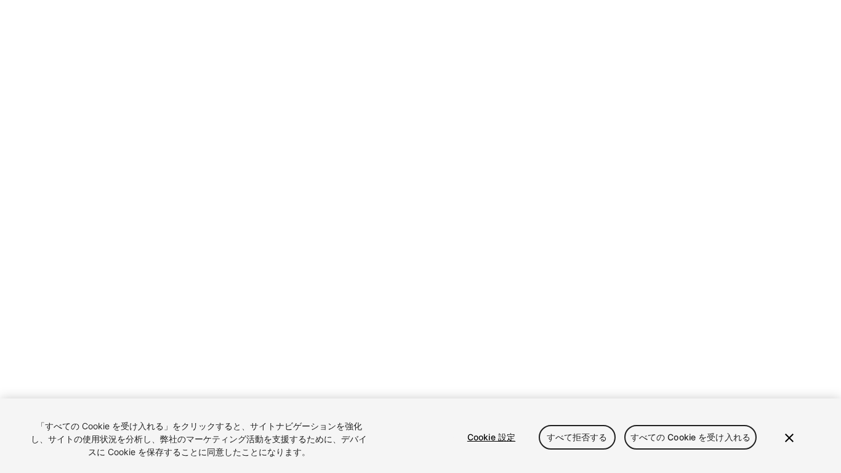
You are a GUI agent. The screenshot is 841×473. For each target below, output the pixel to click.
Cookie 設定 (491, 437)
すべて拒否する (577, 437)
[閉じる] (789, 437)
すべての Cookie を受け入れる (690, 437)
